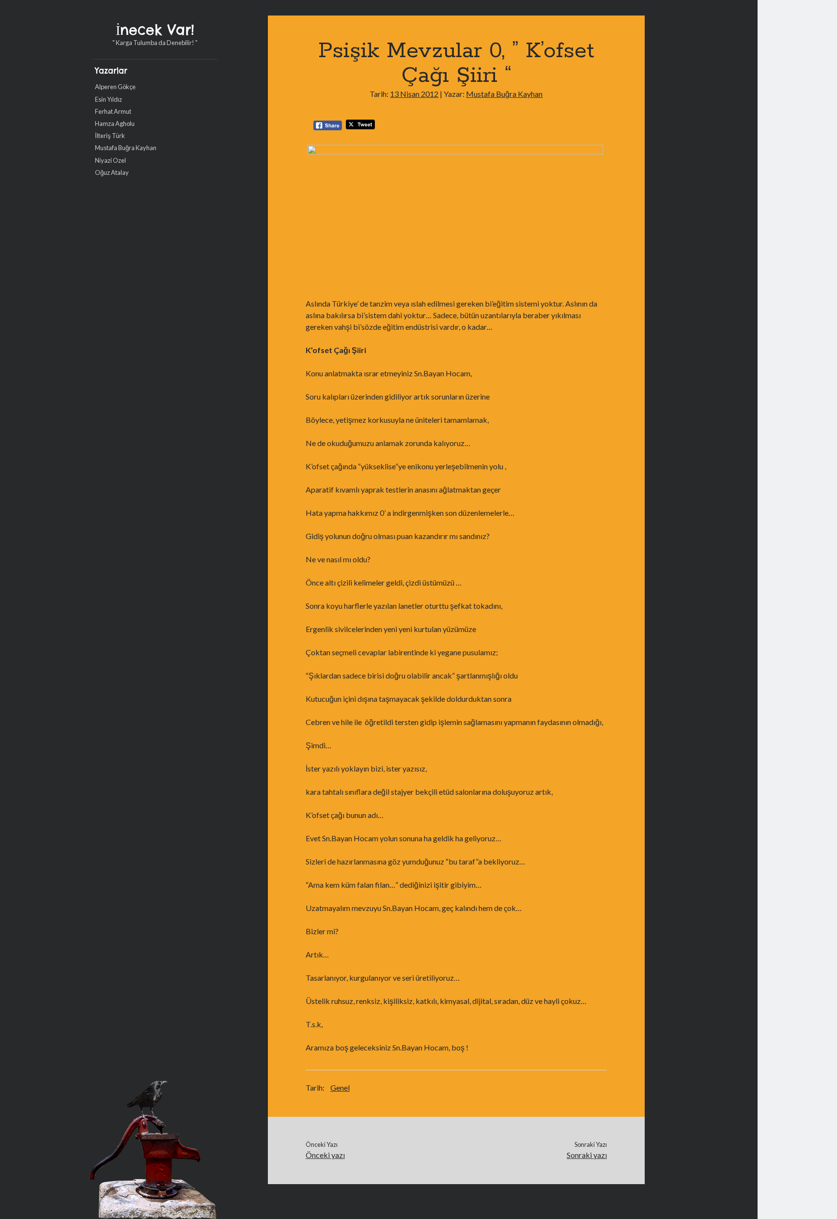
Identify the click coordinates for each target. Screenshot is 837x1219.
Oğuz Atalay (112, 172)
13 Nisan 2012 (414, 93)
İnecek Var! (155, 29)
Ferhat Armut (113, 111)
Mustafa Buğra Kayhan (125, 148)
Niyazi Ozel (110, 160)
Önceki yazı (325, 1154)
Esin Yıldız (108, 99)
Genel (340, 1087)
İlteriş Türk (110, 135)
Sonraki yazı (587, 1154)
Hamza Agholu (115, 123)
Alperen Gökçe (115, 87)
